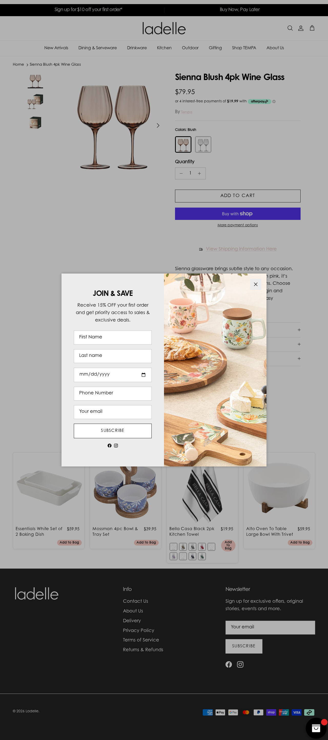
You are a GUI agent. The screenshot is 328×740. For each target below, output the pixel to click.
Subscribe (113, 431)
